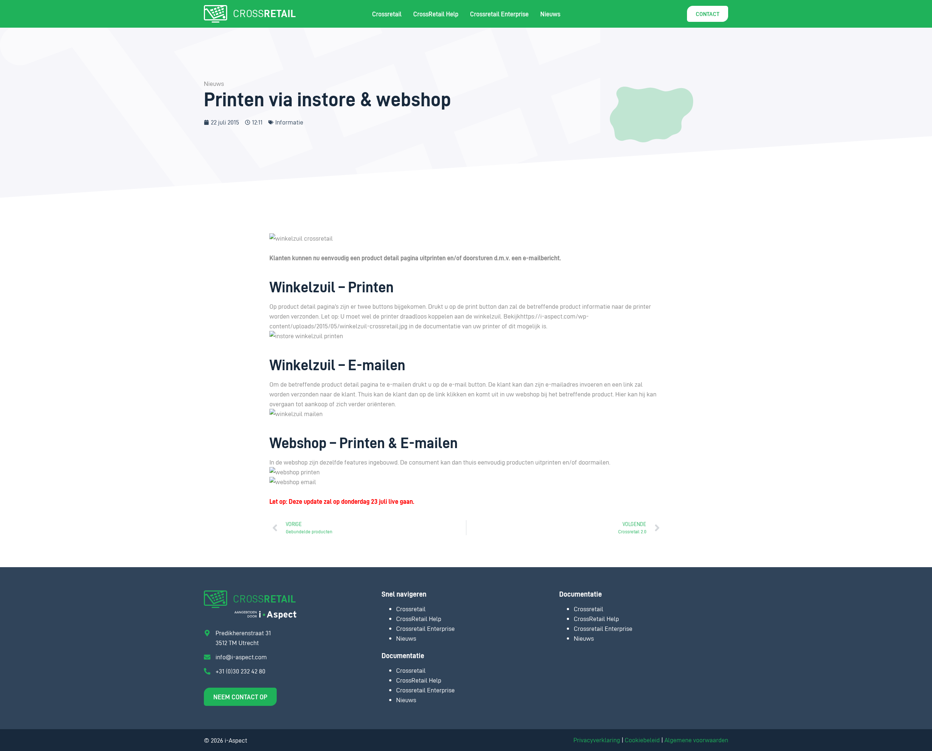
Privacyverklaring (596, 740)
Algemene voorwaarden (696, 740)
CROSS (264, 13)
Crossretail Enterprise (499, 14)
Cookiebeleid (642, 740)
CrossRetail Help (435, 14)
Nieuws (550, 14)
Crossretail (387, 14)
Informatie (289, 122)
